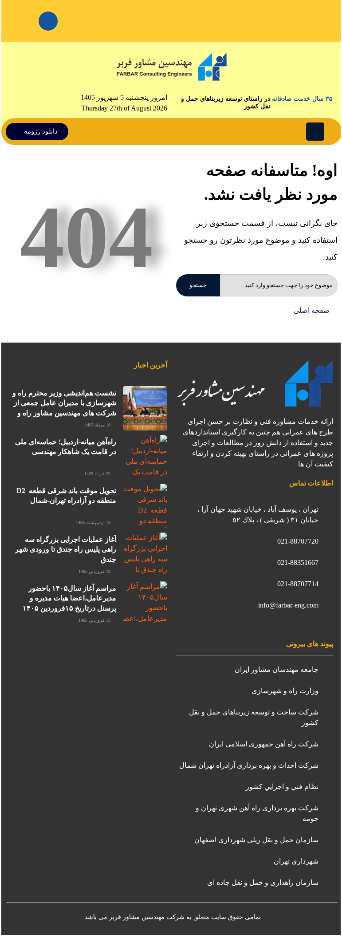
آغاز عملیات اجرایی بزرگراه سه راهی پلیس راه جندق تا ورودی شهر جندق (65, 549)
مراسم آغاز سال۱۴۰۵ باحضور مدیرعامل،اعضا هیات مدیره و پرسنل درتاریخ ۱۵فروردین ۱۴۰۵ (69, 598)
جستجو (198, 285)
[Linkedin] (48, 21)
